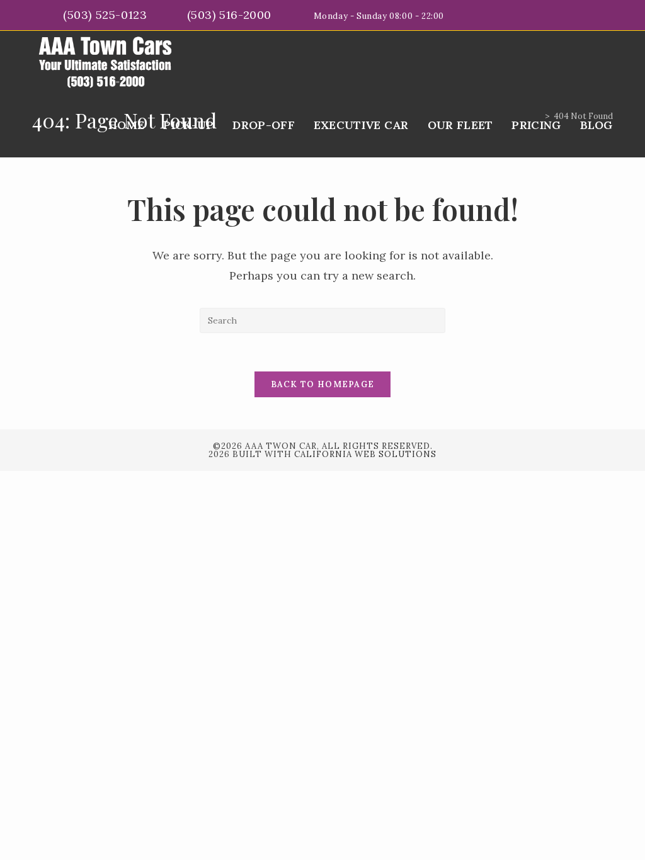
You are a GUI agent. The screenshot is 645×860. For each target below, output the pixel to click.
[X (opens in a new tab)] (580, 15)
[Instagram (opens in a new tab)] (607, 15)
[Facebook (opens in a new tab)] (595, 15)
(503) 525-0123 (107, 15)
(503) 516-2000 (231, 15)
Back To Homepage (323, 384)
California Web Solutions (365, 454)
